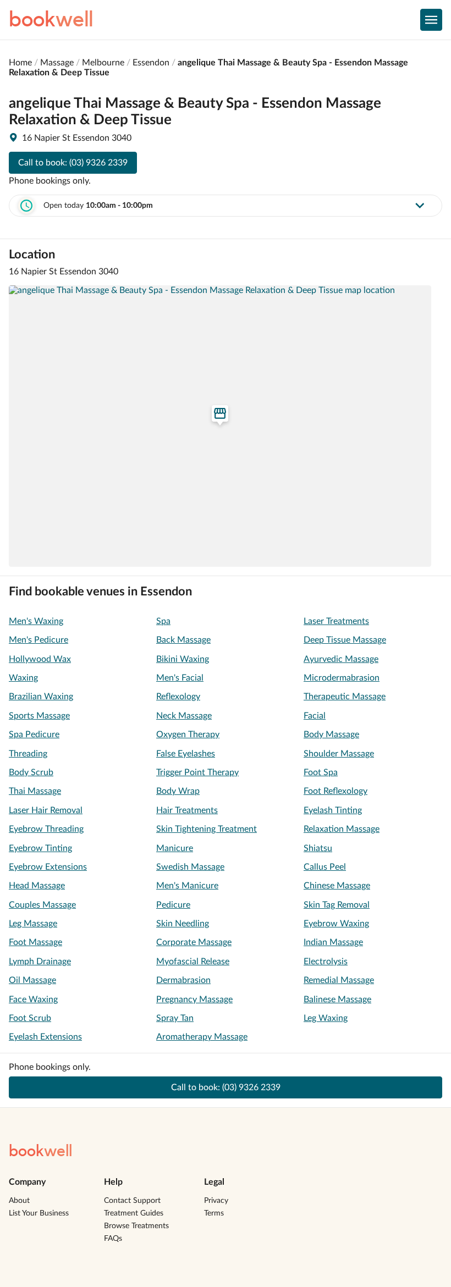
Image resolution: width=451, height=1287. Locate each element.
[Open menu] (431, 20)
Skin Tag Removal (337, 905)
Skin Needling (182, 923)
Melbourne (103, 62)
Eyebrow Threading (46, 829)
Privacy (216, 1201)
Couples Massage (42, 905)
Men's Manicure (187, 885)
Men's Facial (180, 677)
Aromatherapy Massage (202, 1036)
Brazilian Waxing (41, 696)
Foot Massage (35, 942)
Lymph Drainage (40, 961)
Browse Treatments (136, 1226)
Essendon (151, 62)
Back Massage (183, 640)
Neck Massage (184, 715)
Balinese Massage (337, 999)
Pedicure (173, 905)
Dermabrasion (183, 980)
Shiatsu (318, 848)
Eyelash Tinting (333, 810)
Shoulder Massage (339, 753)
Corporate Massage (194, 942)
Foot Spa (321, 772)
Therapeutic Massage (345, 696)
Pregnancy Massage (194, 999)
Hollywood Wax (40, 659)
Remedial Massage (339, 980)
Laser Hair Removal (45, 810)
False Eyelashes (185, 753)
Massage (57, 62)
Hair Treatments (187, 810)
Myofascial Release (192, 961)
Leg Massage (33, 923)
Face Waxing (33, 999)
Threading (28, 753)
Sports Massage (39, 715)
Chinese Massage (337, 885)
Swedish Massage (190, 867)
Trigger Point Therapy (197, 772)
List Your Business (39, 1213)
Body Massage (331, 734)
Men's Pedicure (38, 640)
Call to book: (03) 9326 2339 (73, 162)
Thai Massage (35, 791)
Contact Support (132, 1201)
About (19, 1201)
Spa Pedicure (34, 734)
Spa (163, 621)
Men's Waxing (36, 621)
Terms (214, 1213)
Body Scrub (31, 772)
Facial (315, 715)
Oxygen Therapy (187, 734)
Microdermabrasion (342, 677)
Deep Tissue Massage (345, 640)
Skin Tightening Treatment (206, 829)
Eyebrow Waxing (336, 923)
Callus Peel (325, 867)
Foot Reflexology (335, 791)
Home (20, 62)
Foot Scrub (30, 1018)
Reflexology (178, 696)
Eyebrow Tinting (40, 848)
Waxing (23, 677)
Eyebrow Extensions (48, 867)
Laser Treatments (336, 621)
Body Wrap (178, 791)
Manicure (174, 848)
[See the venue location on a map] (220, 426)
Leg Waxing (326, 1018)
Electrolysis (326, 961)
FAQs (113, 1238)
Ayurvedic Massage (341, 659)
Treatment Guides (133, 1213)
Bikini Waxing (182, 659)
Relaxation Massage (342, 829)
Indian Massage (333, 942)
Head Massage (37, 885)
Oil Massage (32, 980)
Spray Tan (175, 1018)
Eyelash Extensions (45, 1036)
